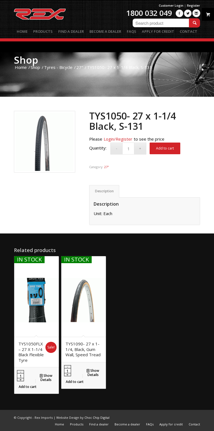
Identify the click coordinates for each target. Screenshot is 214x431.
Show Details (46, 377)
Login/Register (118, 139)
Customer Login (171, 5)
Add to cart (165, 148)
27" (106, 167)
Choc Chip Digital (97, 417)
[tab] (104, 191)
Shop (26, 59)
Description (104, 191)
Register (193, 5)
